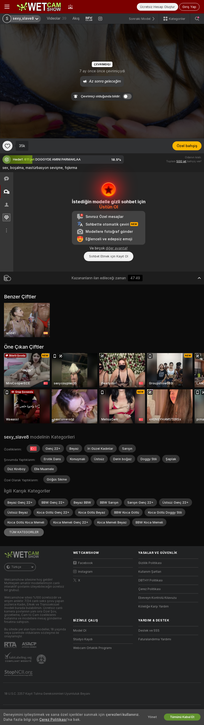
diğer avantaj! (117, 248)
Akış (76, 18)
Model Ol (79, 630)
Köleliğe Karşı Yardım (153, 606)
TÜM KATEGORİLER (24, 532)
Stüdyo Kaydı (83, 639)
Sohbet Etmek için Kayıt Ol (108, 256)
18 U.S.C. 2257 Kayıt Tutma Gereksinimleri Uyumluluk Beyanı (47, 693)
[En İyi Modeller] (70, 6)
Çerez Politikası (149, 589)
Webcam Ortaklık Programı (92, 648)
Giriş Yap (189, 7)
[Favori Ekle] (7, 146)
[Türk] (33, 448)
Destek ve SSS (148, 630)
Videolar (56, 18)
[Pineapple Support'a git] (42, 659)
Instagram (85, 571)
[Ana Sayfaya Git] (39, 6)
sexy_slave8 (16, 437)
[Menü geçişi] (7, 6)
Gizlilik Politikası (150, 563)
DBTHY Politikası (150, 580)
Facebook (85, 563)
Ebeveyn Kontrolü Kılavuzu (157, 598)
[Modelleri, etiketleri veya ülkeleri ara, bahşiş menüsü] (197, 18)
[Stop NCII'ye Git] (19, 673)
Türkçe (16, 567)
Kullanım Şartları (149, 571)
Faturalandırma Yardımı (154, 639)
